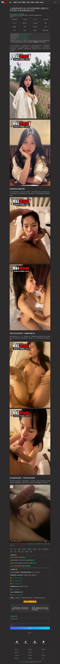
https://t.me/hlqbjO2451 (17, 595)
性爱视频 (24, 549)
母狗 (11, 551)
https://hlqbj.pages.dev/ (17, 580)
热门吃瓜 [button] (19, 2)
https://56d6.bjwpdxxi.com (26, 34)
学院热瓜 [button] (32, 2)
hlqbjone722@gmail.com (22, 39)
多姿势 (19, 549)
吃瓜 (15, 549)
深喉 (15, 551)
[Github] (57, 2)
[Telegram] (55, 2)
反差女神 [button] (28, 2)
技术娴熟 (29, 549)
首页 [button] (10, 2)
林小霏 (39, 549)
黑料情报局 (26, 661)
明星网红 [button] (24, 2)
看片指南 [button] (37, 2)
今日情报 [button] (15, 2)
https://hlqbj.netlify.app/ (17, 578)
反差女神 (15, 14)
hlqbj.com (36, 662)
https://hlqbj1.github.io (17, 583)
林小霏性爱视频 (45, 549)
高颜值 (27, 551)
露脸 (22, 551)
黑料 (31, 551)
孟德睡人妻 (12, 16)
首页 (11, 14)
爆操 (19, 551)
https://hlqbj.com (24, 37)
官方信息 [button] (41, 2)
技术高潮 (34, 549)
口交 (11, 549)
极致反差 (21, 14)
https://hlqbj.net (23, 35)
